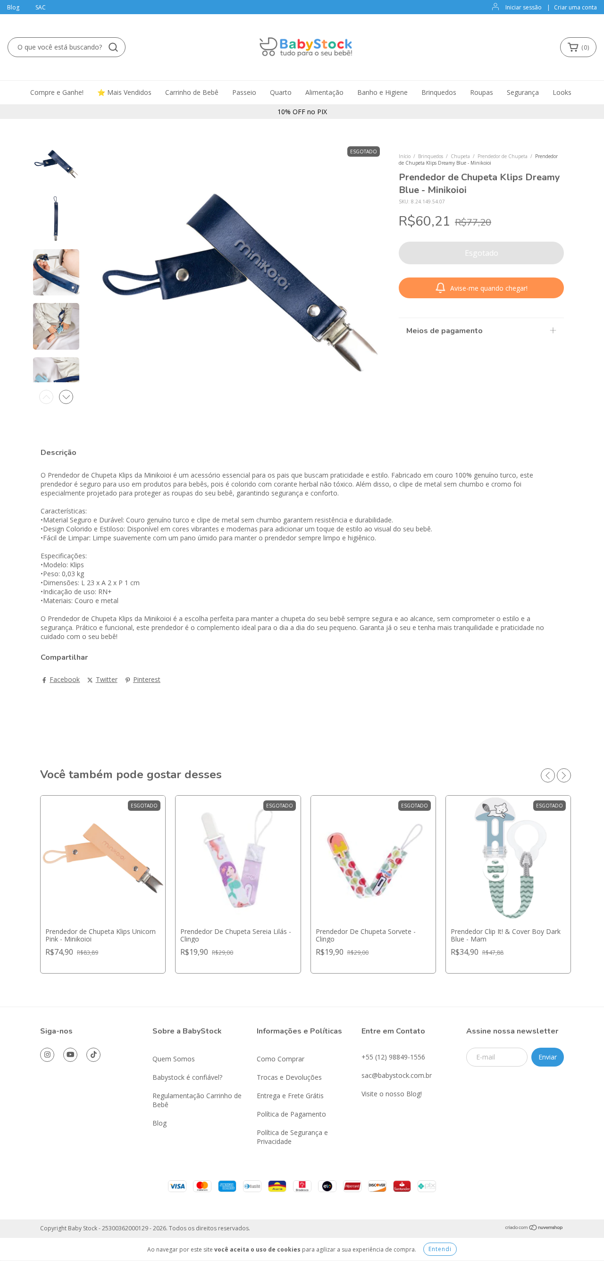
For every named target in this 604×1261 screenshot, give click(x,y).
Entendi (440, 1249)
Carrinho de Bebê (191, 92)
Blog (13, 7)
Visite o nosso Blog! (391, 1093)
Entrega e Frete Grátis (290, 1095)
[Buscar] (113, 47)
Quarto (281, 92)
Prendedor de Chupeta (503, 156)
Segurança (523, 92)
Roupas (481, 92)
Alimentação (324, 92)
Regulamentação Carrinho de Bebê (197, 1100)
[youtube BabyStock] (70, 1055)
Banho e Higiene (382, 92)
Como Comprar (280, 1058)
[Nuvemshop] (534, 1229)
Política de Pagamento (291, 1114)
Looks (562, 92)
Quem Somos (173, 1058)
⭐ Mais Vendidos (124, 92)
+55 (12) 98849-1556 (393, 1056)
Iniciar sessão (523, 7)
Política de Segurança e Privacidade (292, 1137)
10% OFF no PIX (302, 111)
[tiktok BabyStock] (93, 1055)
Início (405, 156)
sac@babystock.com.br (396, 1075)
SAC (40, 7)
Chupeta (460, 156)
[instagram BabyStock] (47, 1055)
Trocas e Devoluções (289, 1077)
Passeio (244, 92)
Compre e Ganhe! (57, 92)
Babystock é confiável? (187, 1077)
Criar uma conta (575, 7)
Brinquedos (438, 92)
